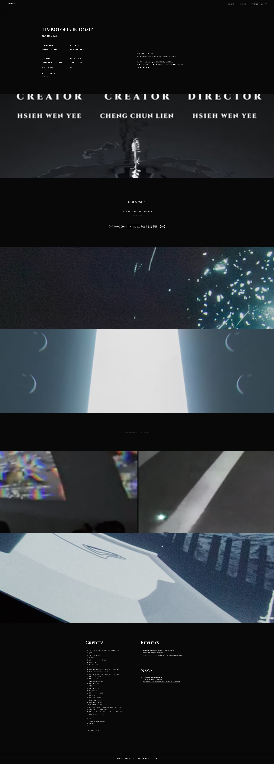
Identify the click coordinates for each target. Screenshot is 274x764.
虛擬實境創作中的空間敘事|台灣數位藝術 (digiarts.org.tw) (156, 652)
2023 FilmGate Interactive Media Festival (152, 677)
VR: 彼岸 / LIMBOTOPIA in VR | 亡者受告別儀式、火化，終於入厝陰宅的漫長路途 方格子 (164, 655)
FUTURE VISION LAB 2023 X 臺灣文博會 (152, 679)
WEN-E (11, 3)
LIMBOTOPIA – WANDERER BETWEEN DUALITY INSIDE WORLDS (158, 650)
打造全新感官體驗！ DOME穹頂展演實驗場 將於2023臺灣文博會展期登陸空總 (161, 681)
